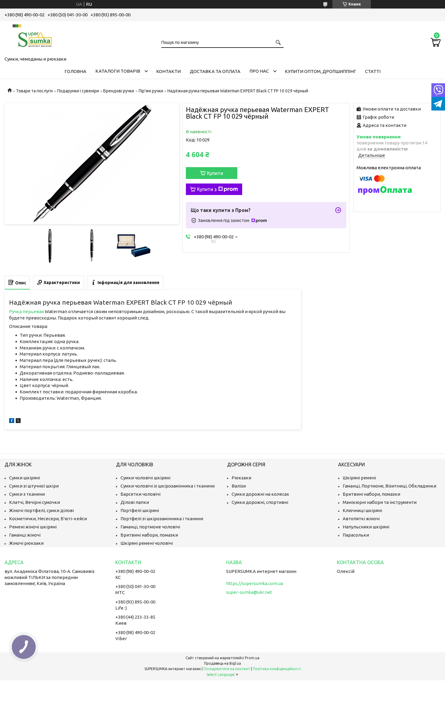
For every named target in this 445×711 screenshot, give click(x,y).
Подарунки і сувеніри (78, 90)
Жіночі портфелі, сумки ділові (41, 510)
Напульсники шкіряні (366, 526)
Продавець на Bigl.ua (222, 663)
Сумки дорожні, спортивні (260, 502)
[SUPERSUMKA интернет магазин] (35, 37)
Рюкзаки (241, 477)
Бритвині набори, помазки (149, 534)
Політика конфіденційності (277, 669)
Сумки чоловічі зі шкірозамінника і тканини (167, 485)
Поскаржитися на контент (226, 669)
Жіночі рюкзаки (26, 543)
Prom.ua (252, 658)
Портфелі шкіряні (139, 510)
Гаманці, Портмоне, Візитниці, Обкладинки (389, 485)
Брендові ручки (118, 90)
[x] (18, 421)
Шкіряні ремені (359, 477)
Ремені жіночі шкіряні (33, 526)
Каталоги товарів (117, 71)
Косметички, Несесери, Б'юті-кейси (48, 518)
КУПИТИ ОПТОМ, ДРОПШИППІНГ (320, 71)
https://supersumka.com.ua (254, 583)
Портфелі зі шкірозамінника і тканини (161, 518)
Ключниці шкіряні (362, 510)
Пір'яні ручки (151, 90)
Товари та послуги (34, 90)
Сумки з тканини (27, 494)
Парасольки (356, 534)
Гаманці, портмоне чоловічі (150, 526)
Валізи (239, 485)
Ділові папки (134, 502)
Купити (215, 173)
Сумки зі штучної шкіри (34, 485)
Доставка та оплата (215, 71)
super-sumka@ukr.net (249, 592)
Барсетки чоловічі (140, 494)
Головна (75, 71)
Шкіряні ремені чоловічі (146, 543)
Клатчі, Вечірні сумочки (34, 502)
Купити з (207, 189)
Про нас (259, 71)
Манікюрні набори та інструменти (380, 502)
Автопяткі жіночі (361, 518)
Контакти (168, 71)
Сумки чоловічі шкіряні (145, 477)
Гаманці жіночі (25, 534)
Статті (373, 71)
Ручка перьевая (26, 311)
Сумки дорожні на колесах (260, 494)
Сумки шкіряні (24, 477)
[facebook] (11, 421)
